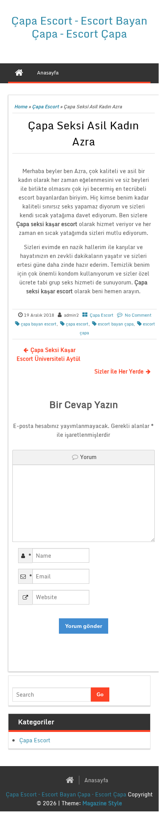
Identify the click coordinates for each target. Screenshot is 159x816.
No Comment (138, 315)
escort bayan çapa (116, 323)
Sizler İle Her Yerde (119, 371)
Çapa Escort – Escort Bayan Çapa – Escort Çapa (79, 27)
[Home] (19, 72)
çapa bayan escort (39, 323)
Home (20, 106)
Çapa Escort (45, 106)
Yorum (88, 457)
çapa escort (77, 323)
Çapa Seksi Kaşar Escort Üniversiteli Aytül (48, 354)
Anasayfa (96, 780)
